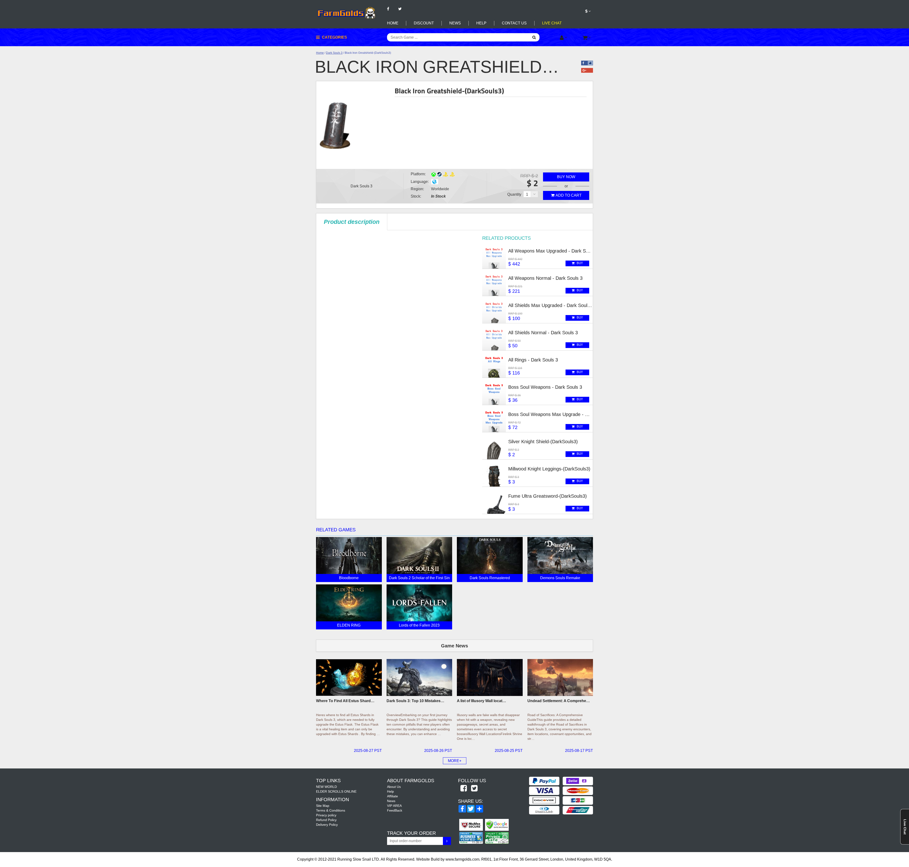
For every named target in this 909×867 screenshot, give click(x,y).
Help (481, 23)
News (455, 23)
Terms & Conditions (330, 810)
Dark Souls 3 (334, 52)
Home (392, 23)
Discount (424, 23)
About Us (394, 787)
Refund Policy (326, 820)
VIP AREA (394, 806)
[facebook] (463, 788)
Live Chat (552, 23)
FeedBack (394, 810)
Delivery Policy (327, 824)
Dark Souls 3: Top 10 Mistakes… (415, 701)
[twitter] (474, 788)
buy (579, 263)
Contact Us (514, 23)
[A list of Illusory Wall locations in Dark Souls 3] (490, 677)
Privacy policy (326, 815)
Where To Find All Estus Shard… (345, 701)
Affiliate (392, 796)
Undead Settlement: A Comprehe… (558, 701)
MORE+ (454, 761)
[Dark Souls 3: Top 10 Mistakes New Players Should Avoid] (419, 677)
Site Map (322, 806)
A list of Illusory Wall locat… (481, 701)
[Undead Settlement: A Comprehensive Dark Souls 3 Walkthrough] (560, 677)
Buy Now (566, 177)
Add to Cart (569, 195)
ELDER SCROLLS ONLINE (336, 791)
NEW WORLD (326, 787)
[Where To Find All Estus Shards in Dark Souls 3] (349, 677)
